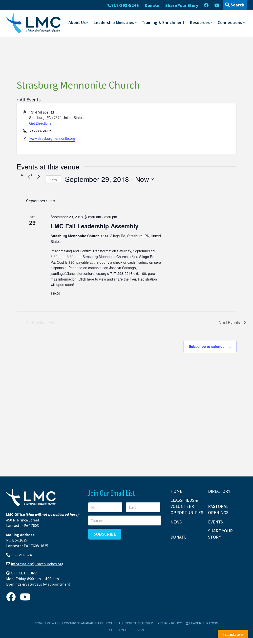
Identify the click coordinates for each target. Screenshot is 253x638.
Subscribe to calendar (207, 346)
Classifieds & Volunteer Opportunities (186, 506)
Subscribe (105, 534)
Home (176, 491)
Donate (152, 5)
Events (215, 522)
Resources (200, 22)
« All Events (29, 99)
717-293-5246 (125, 5)
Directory (219, 491)
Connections (230, 22)
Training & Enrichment (163, 22)
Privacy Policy (170, 623)
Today (53, 179)
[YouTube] (217, 5)
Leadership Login (203, 623)
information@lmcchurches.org (37, 563)
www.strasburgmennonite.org (52, 138)
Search (237, 5)
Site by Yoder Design (126, 630)
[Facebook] (206, 5)
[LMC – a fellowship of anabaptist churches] (33, 23)
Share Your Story (181, 5)
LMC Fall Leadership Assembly (94, 226)
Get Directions (40, 123)
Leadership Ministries (114, 22)
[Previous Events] (29, 177)
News (176, 522)
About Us (77, 22)
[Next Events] (39, 177)
